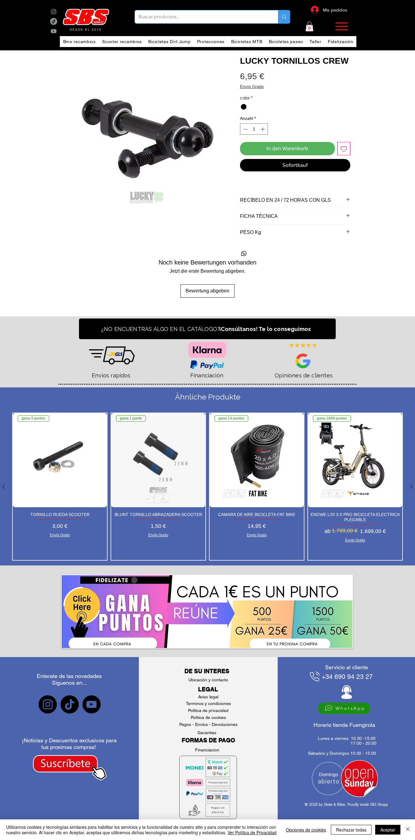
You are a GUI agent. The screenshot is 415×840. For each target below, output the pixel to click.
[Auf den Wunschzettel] (344, 148)
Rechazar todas (351, 830)
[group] (207, 487)
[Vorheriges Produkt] (3, 486)
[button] (309, 26)
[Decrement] (245, 129)
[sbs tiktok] (69, 704)
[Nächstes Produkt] (411, 486)
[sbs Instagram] (53, 11)
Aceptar (387, 830)
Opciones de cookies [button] (306, 830)
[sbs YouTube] (53, 31)
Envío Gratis (252, 86)
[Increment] (263, 129)
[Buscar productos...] (284, 16)
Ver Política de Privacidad (252, 832)
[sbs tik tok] (53, 21)
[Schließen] (407, 829)
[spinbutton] (254, 129)
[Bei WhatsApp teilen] (244, 253)
